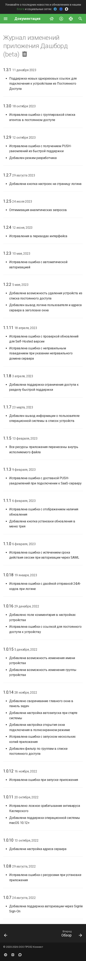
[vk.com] (13, 954)
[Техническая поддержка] (71, 19)
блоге (20, 9)
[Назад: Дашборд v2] (6, 934)
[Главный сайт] (52, 19)
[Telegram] (55, 9)
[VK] (61, 9)
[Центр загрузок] (61, 19)
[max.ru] (20, 954)
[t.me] (5, 954)
